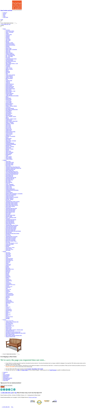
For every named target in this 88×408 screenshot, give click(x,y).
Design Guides (25, 370)
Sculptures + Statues (10, 123)
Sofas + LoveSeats (9, 32)
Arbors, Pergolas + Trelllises (10, 247)
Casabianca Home (8, 279)
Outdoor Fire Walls (9, 195)
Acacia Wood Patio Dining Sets (12, 172)
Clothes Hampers (9, 76)
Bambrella (7, 267)
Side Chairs (8, 40)
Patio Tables (8, 180)
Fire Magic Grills (8, 289)
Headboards (8, 141)
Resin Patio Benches (10, 221)
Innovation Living (8, 300)
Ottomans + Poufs (9, 42)
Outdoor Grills (9, 186)
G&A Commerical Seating (10, 294)
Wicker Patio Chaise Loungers (12, 205)
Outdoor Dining (8, 161)
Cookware (8, 82)
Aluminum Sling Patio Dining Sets (13, 167)
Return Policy (6, 376)
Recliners (7, 38)
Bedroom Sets (8, 145)
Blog (4, 14)
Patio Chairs (8, 165)
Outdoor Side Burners (10, 185)
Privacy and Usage (33, 397)
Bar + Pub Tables (9, 56)
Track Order (5, 17)
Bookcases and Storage (10, 45)
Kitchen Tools (8, 99)
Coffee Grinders (9, 94)
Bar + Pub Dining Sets (10, 55)
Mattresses (8, 71)
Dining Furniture (9, 52)
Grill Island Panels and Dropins (12, 190)
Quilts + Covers (9, 67)
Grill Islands (8, 191)
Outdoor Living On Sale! (9, 320)
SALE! (4, 319)
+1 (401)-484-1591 (4, 24)
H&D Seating (8, 297)
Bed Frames (8, 139)
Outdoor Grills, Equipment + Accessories (14, 193)
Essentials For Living (9, 286)
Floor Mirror (8, 114)
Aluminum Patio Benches (11, 219)
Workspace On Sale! (9, 327)
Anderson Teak (8, 261)
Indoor (4, 28)
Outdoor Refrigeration (10, 188)
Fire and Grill (8, 183)
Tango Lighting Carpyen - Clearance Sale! (14, 329)
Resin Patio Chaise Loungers (11, 203)
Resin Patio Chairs (9, 164)
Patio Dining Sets (9, 179)
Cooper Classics (8, 282)
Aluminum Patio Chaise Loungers (13, 201)
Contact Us (5, 372)
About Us (5, 12)
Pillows (7, 70)
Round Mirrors (9, 110)
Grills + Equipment (9, 184)
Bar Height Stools (9, 59)
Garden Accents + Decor (9, 249)
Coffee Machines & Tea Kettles (12, 95)
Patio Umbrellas (9, 182)
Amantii (7, 257)
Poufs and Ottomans (10, 108)
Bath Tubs (8, 72)
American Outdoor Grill (9, 260)
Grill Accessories (9, 192)
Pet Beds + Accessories (10, 136)
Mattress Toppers (9, 69)
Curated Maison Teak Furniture (10, 284)
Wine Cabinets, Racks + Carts (12, 63)
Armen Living (8, 262)
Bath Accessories (9, 78)
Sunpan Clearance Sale (10, 336)
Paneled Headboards (10, 143)
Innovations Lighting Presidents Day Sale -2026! (16, 333)
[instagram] (1, 390)
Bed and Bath (8, 65)
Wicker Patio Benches (10, 223)
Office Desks (8, 151)
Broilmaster (7, 274)
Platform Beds (8, 138)
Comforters (8, 66)
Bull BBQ (7, 277)
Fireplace (7, 46)
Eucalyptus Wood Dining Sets (12, 174)
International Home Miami (10, 302)
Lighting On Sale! (8, 328)
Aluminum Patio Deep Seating (12, 225)
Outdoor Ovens (9, 187)
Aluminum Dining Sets (10, 169)
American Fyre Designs (9, 258)
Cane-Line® (7, 278)
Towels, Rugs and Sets (10, 74)
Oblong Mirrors (9, 113)
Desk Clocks (8, 125)
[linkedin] (14, 390)
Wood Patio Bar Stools (10, 210)
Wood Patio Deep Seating (11, 227)
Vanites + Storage (9, 77)
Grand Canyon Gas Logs (9, 295)
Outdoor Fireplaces (9, 198)
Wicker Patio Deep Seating (11, 226)
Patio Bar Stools (8, 207)
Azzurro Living (8, 265)
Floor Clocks (8, 126)
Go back (29, 368)
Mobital (7, 313)
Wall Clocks (8, 124)
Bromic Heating (8, 276)
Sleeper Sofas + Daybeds (11, 140)
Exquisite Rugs (8, 287)
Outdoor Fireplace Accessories (12, 197)
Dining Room (8, 47)
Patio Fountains (8, 250)
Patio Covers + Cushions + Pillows (11, 241)
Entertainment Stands (10, 43)
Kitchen (7, 79)
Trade (4, 16)
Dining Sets (8, 51)
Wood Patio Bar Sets (10, 178)
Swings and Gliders (10, 244)
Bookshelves (8, 154)
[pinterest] (7, 390)
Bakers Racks (8, 89)
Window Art (8, 135)
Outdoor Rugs (8, 130)
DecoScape (7, 285)
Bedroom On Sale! (8, 324)
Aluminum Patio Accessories (11, 236)
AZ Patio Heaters (8, 264)
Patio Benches (8, 218)
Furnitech (7, 292)
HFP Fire (7, 298)
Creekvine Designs (8, 283)
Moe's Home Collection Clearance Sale (14, 335)
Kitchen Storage (9, 85)
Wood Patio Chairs (9, 163)
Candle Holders (9, 120)
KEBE (7, 305)
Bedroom (7, 137)
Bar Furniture (8, 62)
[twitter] (9, 390)
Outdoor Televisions (9, 248)
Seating (7, 33)
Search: (2, 23)
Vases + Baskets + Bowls (11, 116)
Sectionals (8, 35)
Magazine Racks (9, 115)
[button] (16, 23)
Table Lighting (9, 156)
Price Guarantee (6, 374)
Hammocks (8, 245)
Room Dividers (9, 104)
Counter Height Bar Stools (11, 58)
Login (2, 19)
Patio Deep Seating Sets (10, 229)
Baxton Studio (8, 268)
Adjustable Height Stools (11, 61)
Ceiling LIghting (9, 159)
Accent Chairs (8, 101)
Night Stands (8, 147)
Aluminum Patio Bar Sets (11, 177)
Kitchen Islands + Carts (10, 91)
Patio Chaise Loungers (10, 206)
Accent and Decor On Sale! (10, 325)
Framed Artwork (9, 132)
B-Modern (7, 266)
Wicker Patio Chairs (10, 162)
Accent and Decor (8, 100)
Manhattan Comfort (9, 310)
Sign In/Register (6, 379)
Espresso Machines (9, 93)
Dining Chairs (8, 48)
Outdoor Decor (9, 129)
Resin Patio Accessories (10, 240)
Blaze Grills (7, 272)
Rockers (7, 246)
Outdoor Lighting (8, 212)
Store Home (34, 368)
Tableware (8, 81)
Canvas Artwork (9, 133)
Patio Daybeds (9, 232)
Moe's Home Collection (9, 316)
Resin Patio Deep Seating (11, 228)
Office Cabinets (9, 153)
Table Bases (8, 64)
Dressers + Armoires (10, 146)
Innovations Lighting (9, 301)
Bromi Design (8, 275)
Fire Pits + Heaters (9, 199)
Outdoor (5, 160)
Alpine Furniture (8, 256)
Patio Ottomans (8, 234)
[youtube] (12, 390)
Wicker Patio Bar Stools (10, 209)
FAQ (4, 373)
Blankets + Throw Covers (11, 118)
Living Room (8, 29)
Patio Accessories (8, 235)
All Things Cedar (8, 255)
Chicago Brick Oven (9, 280)
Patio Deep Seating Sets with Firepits (13, 231)
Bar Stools (8, 57)
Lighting (7, 155)
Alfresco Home (8, 254)
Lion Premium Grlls (9, 309)
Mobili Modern (8, 312)
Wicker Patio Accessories (11, 237)
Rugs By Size (8, 128)
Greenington (7, 296)
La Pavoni (7, 307)
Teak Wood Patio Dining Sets (12, 171)
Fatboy (7, 288)
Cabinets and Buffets (10, 54)
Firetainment (7, 290)
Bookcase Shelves (9, 103)
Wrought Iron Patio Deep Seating (12, 233)
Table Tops (8, 50)
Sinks (7, 73)
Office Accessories (9, 152)
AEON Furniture (8, 253)
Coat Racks (8, 107)
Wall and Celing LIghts (10, 215)
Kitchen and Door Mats (10, 131)
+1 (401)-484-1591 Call (7, 392)
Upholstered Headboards (11, 144)
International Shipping (7, 378)
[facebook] (4, 390)
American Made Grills (9, 259)
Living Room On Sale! (9, 322)
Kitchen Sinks (8, 92)
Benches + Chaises (9, 148)
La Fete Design (8, 306)
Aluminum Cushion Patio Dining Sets (13, 168)
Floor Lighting (9, 157)
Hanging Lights (9, 216)
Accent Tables (8, 102)
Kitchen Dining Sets (10, 86)
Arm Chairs (8, 39)
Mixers (7, 96)
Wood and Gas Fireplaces (11, 194)
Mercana (7, 311)
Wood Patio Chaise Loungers (12, 202)
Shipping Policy (6, 375)
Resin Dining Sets (9, 176)
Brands (4, 13)
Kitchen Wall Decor (10, 84)
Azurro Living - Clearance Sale (12, 321)
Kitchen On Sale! (8, 326)
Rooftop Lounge (8, 200)
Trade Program (52, 370)
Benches (7, 41)
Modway (7, 315)
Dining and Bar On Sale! (9, 323)
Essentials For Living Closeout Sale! (13, 331)
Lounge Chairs (9, 34)
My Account (40, 368)
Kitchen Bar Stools (9, 87)
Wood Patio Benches (10, 220)
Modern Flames (8, 314)
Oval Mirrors (8, 111)
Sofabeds (7, 36)
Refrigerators (8, 98)
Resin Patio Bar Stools (10, 211)
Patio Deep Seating (8, 224)
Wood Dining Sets (9, 175)
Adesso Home (8, 252)
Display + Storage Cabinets (11, 106)
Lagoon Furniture (8, 308)
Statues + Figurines (9, 122)
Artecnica (7, 263)
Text (9, 24)
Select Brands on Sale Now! (10, 330)
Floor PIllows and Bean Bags (12, 109)
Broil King (7, 273)
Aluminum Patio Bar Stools (11, 208)
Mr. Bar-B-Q (8, 317)
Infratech (7, 299)
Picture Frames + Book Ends (11, 121)
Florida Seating (8, 291)
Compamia (7, 281)
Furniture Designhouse (9, 293)
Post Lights (8, 214)
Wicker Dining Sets (10, 170)
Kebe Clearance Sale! (10, 334)
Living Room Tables (10, 31)
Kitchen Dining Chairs (10, 88)
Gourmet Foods (9, 80)
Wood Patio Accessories (10, 238)
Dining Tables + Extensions (11, 49)
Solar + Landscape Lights (11, 217)
